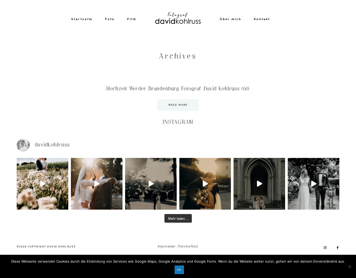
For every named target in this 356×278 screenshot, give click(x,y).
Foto (110, 19)
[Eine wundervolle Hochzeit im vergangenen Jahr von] (96, 184)
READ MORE (178, 105)
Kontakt (262, 19)
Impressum (166, 247)
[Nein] (349, 266)
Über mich (230, 19)
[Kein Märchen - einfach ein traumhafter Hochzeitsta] (259, 184)
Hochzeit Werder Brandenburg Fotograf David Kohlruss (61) (178, 88)
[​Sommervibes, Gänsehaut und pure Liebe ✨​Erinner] (42, 184)
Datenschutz (188, 247)
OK (179, 269)
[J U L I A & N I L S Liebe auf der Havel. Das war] (151, 184)
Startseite (82, 19)
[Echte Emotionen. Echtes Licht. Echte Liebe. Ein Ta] (205, 184)
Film (131, 19)
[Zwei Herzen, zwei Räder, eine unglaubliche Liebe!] (313, 184)
